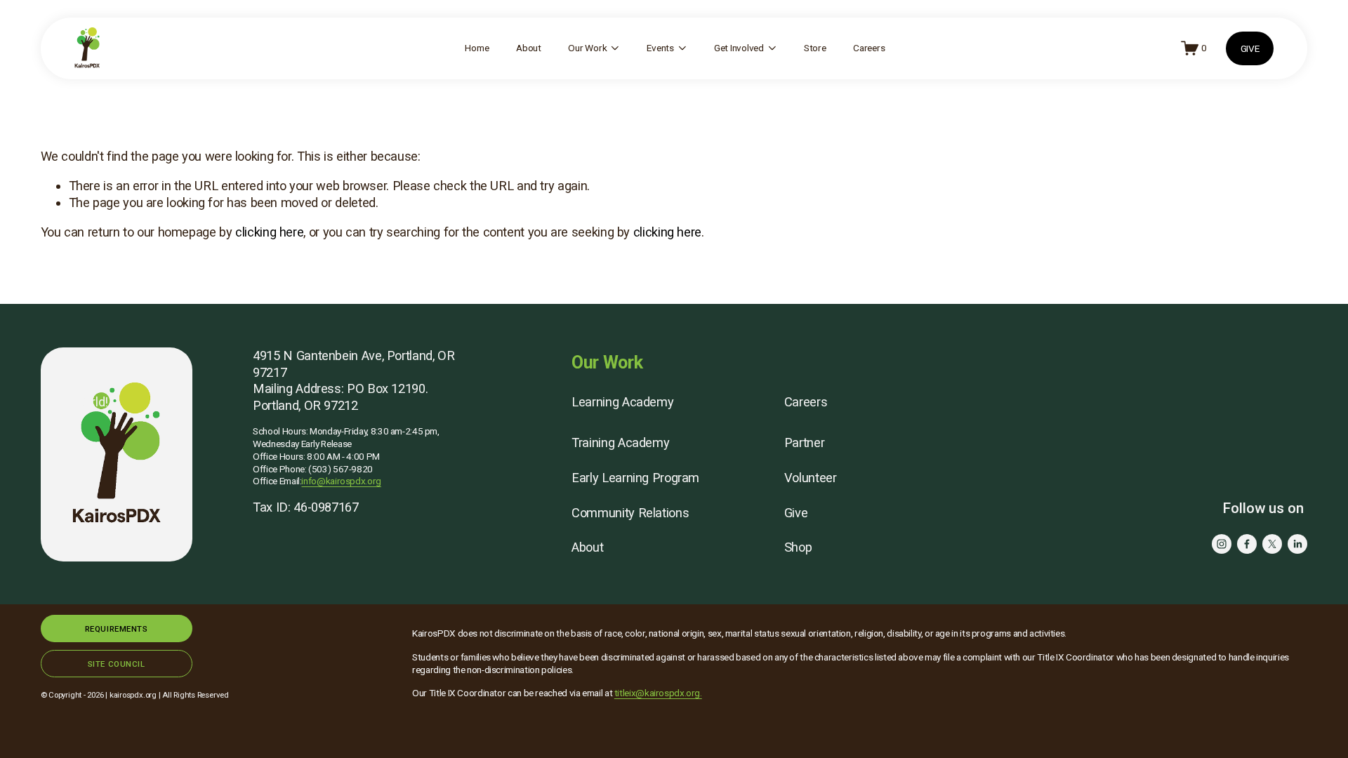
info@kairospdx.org (341, 480)
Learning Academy (622, 401)
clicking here (269, 232)
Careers (869, 47)
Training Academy (620, 442)
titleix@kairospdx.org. (658, 692)
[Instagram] (1221, 544)
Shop (798, 547)
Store (815, 47)
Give (796, 512)
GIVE (1250, 48)
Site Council (116, 664)
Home (477, 47)
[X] (1272, 544)
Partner (804, 442)
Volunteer (810, 477)
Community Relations (630, 512)
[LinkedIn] (1297, 544)
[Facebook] (1247, 544)
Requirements (116, 629)
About (528, 47)
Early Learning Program (635, 477)
